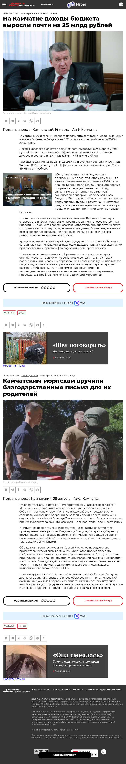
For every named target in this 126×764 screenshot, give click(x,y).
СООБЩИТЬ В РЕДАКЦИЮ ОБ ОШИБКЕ (104, 690)
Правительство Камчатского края (20, 482)
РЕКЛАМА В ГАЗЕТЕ (62, 690)
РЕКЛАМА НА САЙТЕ (41, 690)
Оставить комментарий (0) (98, 288)
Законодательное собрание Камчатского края (27, 113)
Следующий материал (64, 755)
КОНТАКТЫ (78, 690)
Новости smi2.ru (14, 365)
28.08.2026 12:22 (11, 375)
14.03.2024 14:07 (11, 13)
